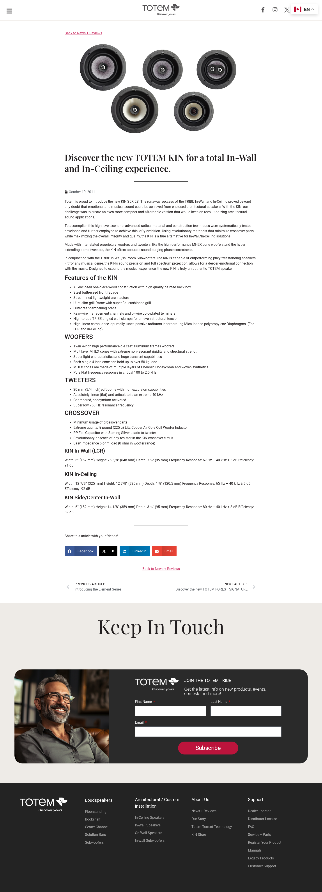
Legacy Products (261, 858)
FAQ (251, 827)
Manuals (255, 850)
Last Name (219, 702)
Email (140, 723)
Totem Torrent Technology (211, 827)
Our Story (198, 819)
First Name (144, 702)
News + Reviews (203, 811)
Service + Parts (259, 835)
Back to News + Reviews (83, 33)
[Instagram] (274, 9)
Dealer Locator (259, 811)
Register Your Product (264, 842)
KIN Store (198, 835)
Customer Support (262, 866)
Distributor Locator (262, 819)
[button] (81, 551)
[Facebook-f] (262, 9)
